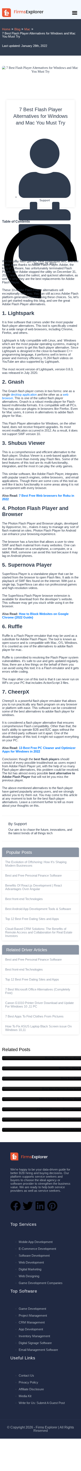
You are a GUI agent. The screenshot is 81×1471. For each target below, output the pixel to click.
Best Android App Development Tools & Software (38, 909)
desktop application (24, 394)
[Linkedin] (40, 1206)
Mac (27, 29)
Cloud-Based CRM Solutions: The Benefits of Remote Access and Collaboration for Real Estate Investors (38, 932)
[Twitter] (28, 1206)
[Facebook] (15, 1206)
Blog (17, 29)
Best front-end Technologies (24, 899)
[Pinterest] (52, 1206)
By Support (17, 824)
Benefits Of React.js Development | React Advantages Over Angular (33, 887)
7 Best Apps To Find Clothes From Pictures (34, 1016)
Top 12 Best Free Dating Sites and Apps (32, 919)
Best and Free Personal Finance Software (33, 875)
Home (6, 29)
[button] (75, 13)
